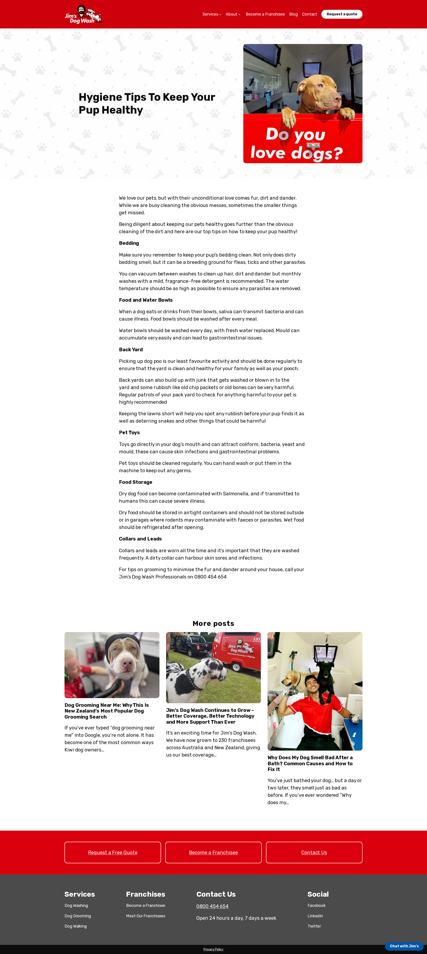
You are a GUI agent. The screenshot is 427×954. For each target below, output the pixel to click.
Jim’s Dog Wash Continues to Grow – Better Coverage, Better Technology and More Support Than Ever (210, 716)
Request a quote (342, 14)
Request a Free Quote (112, 853)
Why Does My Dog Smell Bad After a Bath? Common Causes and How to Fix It (310, 763)
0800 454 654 (212, 906)
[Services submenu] (220, 14)
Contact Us (314, 853)
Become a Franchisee (213, 853)
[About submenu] (239, 14)
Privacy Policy (213, 949)
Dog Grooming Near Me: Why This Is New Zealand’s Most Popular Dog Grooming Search (106, 711)
